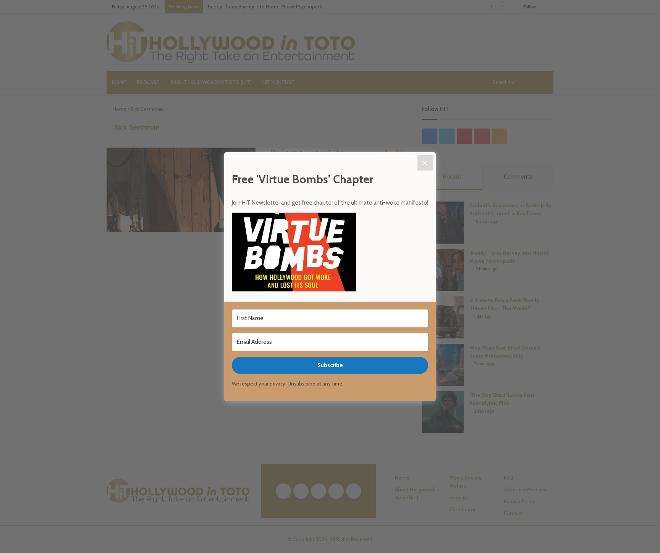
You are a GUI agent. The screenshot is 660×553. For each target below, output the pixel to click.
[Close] (425, 163)
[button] (330, 253)
